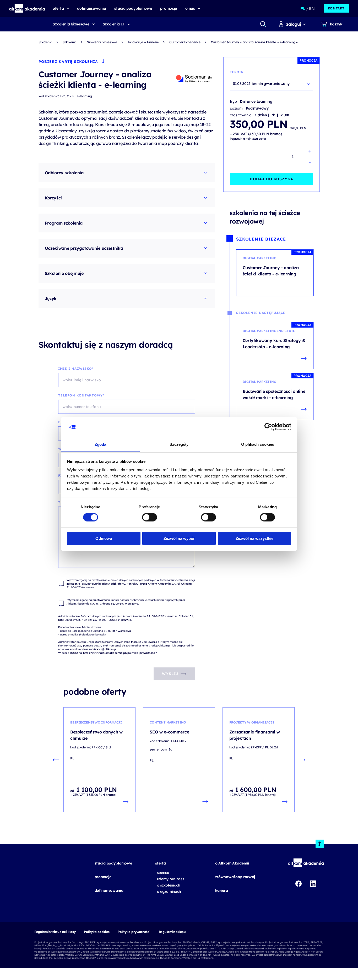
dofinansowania (109, 890)
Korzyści (53, 197)
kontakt (336, 8)
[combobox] (263, 24)
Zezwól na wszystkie (254, 538)
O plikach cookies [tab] (257, 444)
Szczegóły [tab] (179, 444)
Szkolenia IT (114, 24)
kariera (221, 890)
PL (302, 8)
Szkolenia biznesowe (71, 24)
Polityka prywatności (134, 932)
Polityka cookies (96, 932)
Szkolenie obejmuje (64, 273)
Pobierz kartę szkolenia (68, 61)
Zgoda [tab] (100, 444)
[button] (27, 8)
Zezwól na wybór (179, 538)
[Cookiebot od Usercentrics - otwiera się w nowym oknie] (268, 427)
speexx (163, 872)
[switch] (149, 517)
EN (311, 8)
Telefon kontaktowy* (81, 395)
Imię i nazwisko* (76, 369)
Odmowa (103, 538)
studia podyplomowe (113, 863)
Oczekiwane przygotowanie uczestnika (84, 248)
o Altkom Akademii (232, 863)
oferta (160, 863)
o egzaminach (169, 891)
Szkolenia (45, 42)
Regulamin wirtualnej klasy (55, 932)
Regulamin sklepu (172, 932)
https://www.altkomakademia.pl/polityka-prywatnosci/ (120, 653)
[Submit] (263, 24)
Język (51, 298)
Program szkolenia (64, 223)
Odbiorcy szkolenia (64, 172)
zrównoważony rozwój (235, 876)
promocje (103, 876)
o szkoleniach (168, 885)
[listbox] (271, 83)
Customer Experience (184, 42)
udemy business (170, 879)
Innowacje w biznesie (143, 42)
